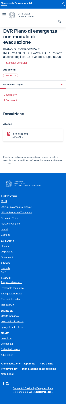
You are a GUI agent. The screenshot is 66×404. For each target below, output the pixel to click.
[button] (33, 85)
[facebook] (3, 383)
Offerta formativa (10, 316)
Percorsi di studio (10, 299)
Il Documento (11, 100)
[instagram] (7, 383)
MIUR (4, 201)
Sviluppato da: (33, 392)
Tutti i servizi (7, 305)
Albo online (7, 355)
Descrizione (10, 94)
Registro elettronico (11, 282)
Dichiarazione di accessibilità (39, 369)
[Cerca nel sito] (59, 22)
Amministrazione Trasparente (18, 363)
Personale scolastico (12, 288)
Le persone (7, 251)
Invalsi (4, 229)
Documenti (7, 257)
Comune (5, 235)
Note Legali (7, 374)
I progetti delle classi (12, 327)
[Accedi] (63, 4)
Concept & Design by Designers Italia (33, 388)
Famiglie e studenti (11, 293)
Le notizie (6, 338)
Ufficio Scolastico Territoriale (16, 212)
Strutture (5, 262)
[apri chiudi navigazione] (4, 15)
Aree (3, 272)
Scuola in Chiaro (10, 218)
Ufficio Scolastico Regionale (16, 207)
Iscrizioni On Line (10, 223)
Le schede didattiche (12, 321)
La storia (5, 268)
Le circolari (7, 343)
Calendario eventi (10, 349)
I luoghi (5, 246)
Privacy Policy (9, 369)
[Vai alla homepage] (12, 15)
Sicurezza (11, 75)
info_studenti (20, 133)
